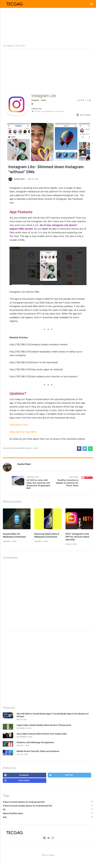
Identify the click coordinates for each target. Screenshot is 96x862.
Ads (5, 817)
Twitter (69, 775)
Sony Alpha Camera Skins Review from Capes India (41, 733)
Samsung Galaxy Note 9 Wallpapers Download (46, 535)
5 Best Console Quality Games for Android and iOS (27, 805)
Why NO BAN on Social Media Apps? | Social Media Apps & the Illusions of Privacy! (52, 715)
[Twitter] (48, 838)
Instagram (24, 780)
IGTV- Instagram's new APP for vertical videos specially (77, 536)
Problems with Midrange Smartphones (35, 742)
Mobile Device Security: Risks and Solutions (38, 751)
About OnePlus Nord (13, 813)
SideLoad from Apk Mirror (23, 431)
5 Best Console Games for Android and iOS (24, 802)
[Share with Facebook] (79, 448)
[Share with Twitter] (84, 448)
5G (4, 809)
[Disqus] (48, 593)
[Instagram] (53, 838)
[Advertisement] (48, 17)
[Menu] (90, 4)
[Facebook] (44, 838)
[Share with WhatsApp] (90, 448)
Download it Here (19, 424)
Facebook (24, 775)
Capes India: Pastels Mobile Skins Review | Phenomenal (44, 725)
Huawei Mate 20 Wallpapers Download (14, 535)
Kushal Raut (19, 179)
